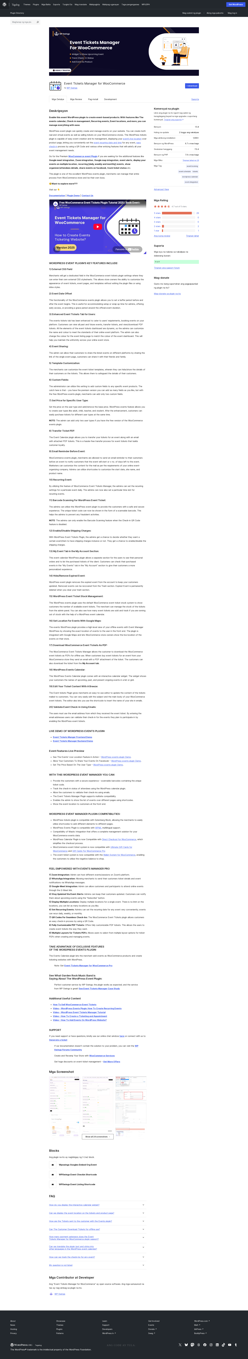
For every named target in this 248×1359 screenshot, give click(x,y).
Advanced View (161, 189)
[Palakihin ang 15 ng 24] (143, 1106)
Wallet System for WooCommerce (119, 855)
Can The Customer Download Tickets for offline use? (74, 1229)
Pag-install (93, 99)
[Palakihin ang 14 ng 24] (143, 1092)
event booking (192, 166)
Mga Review (76, 99)
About (13, 1321)
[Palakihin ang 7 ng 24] (110, 1080)
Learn (104, 1321)
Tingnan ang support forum (167, 268)
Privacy (13, 1333)
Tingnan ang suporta (173, 119)
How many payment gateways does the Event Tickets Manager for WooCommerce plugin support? (74, 1237)
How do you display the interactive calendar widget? (74, 1205)
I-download (192, 86)
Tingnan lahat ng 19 (191, 160)
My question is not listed (60, 1265)
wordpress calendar (190, 177)
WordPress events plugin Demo (116, 757)
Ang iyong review (162, 236)
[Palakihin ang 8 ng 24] (110, 1133)
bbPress (199, 1329)
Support (105, 1325)
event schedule (185, 171)
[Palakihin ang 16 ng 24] (143, 1129)
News (12, 1325)
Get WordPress (236, 4)
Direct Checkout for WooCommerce (119, 839)
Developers (107, 1329)
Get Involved (153, 1321)
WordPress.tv (109, 1333)
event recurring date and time (108, 142)
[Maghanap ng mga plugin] (37, 22)
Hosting (13, 1329)
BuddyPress (200, 1333)
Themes (59, 1325)
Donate (152, 1329)
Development (110, 99)
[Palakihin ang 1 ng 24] (76, 1080)
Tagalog (38, 1345)
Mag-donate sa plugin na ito (167, 293)
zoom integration (191, 182)
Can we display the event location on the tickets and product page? (81, 1213)
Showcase (60, 1321)
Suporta (195, 99)
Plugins (59, 1329)
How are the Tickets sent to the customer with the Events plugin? (80, 1221)
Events (151, 1325)
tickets (195, 171)
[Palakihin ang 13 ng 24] (143, 1080)
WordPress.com (202, 1321)
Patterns (60, 1333)
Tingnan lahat (192, 236)
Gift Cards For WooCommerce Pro (88, 851)
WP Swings (72, 88)
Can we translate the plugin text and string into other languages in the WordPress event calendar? (73, 1247)
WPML (98, 827)
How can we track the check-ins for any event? (72, 1257)
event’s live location (132, 138)
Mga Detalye (58, 99)
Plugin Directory (17, 13)
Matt (197, 1325)
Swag (151, 1333)
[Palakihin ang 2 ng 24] (76, 1117)
